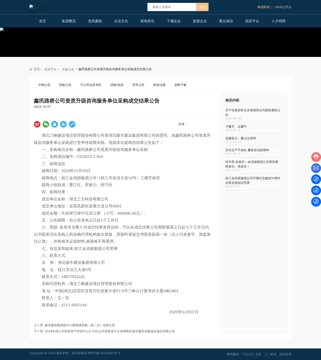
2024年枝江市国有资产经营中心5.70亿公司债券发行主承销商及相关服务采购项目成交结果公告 (110, 331)
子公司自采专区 (91, 85)
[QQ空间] (63, 124)
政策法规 (159, 85)
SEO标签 (270, 354)
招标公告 (65, 85)
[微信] (46, 124)
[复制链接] (72, 124)
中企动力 (248, 354)
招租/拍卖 (117, 85)
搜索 (202, 7)
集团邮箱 (263, 7)
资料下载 (180, 85)
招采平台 (50, 69)
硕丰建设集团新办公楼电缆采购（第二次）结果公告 (80, 325)
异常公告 (138, 85)
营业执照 (285, 354)
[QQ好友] (54, 124)
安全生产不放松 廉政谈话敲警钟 (247, 150)
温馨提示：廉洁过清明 (240, 138)
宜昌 (258, 354)
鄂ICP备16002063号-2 (104, 353)
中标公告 (68, 69)
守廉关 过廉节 (236, 126)
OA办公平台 (283, 7)
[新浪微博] (37, 124)
